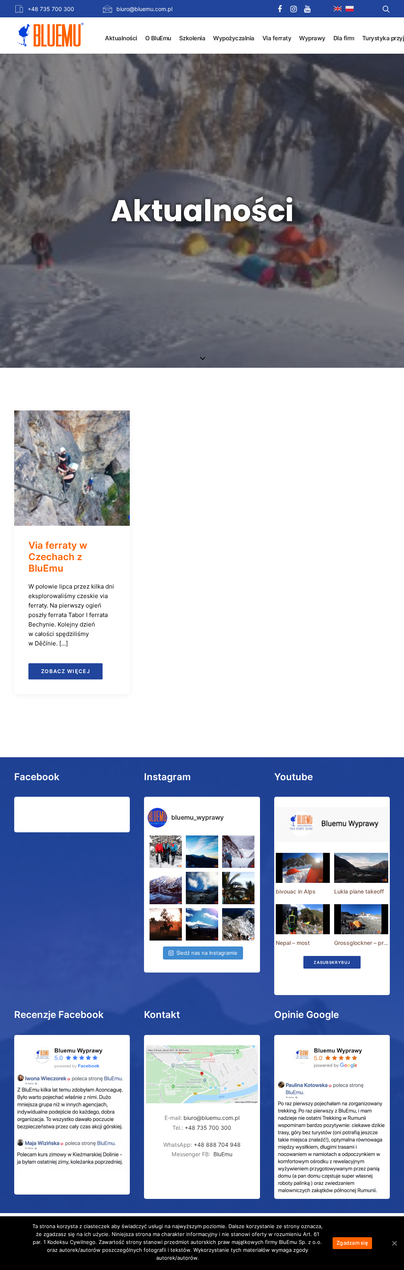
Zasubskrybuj (332, 962)
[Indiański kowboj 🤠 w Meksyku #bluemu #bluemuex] (166, 924)
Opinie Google (306, 1014)
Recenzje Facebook (59, 1014)
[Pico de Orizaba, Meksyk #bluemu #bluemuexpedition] (202, 888)
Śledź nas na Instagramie (207, 953)
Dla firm (343, 38)
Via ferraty (277, 38)
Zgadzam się (352, 1243)
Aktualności (121, 38)
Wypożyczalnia (233, 38)
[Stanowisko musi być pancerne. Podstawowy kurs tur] (166, 851)
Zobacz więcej (65, 671)
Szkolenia (192, 38)
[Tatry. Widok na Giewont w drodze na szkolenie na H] (202, 851)
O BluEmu (158, 38)
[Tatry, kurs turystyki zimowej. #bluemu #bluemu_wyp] (166, 888)
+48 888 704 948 (216, 1144)
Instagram (167, 777)
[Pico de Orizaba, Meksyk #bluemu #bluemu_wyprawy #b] (202, 924)
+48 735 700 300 (51, 9)
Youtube (293, 777)
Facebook (37, 777)
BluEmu (222, 1154)
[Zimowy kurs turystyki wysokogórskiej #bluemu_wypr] (238, 851)
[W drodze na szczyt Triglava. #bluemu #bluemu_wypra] (238, 924)
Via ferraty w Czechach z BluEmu (57, 557)
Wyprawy (312, 38)
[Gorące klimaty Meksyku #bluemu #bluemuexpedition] (238, 888)
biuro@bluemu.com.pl (144, 9)
